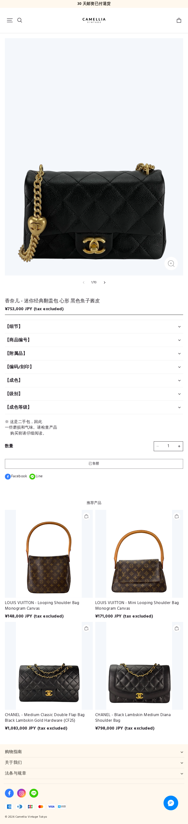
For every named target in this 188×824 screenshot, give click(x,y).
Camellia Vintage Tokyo (31, 817)
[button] (10, 20)
